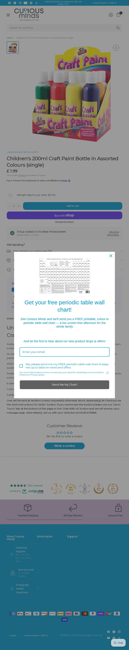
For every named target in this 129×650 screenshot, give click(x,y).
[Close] (111, 256)
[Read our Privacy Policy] (107, 373)
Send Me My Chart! (64, 384)
